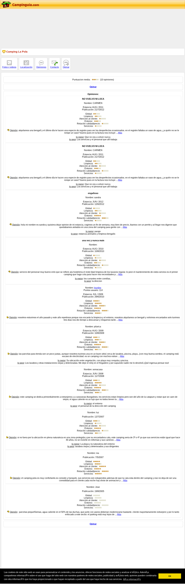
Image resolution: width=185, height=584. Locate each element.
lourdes (97, 288)
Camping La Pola (16, 51)
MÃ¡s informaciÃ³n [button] (132, 579)
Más (120, 133)
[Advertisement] (81, 28)
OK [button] (169, 576)
